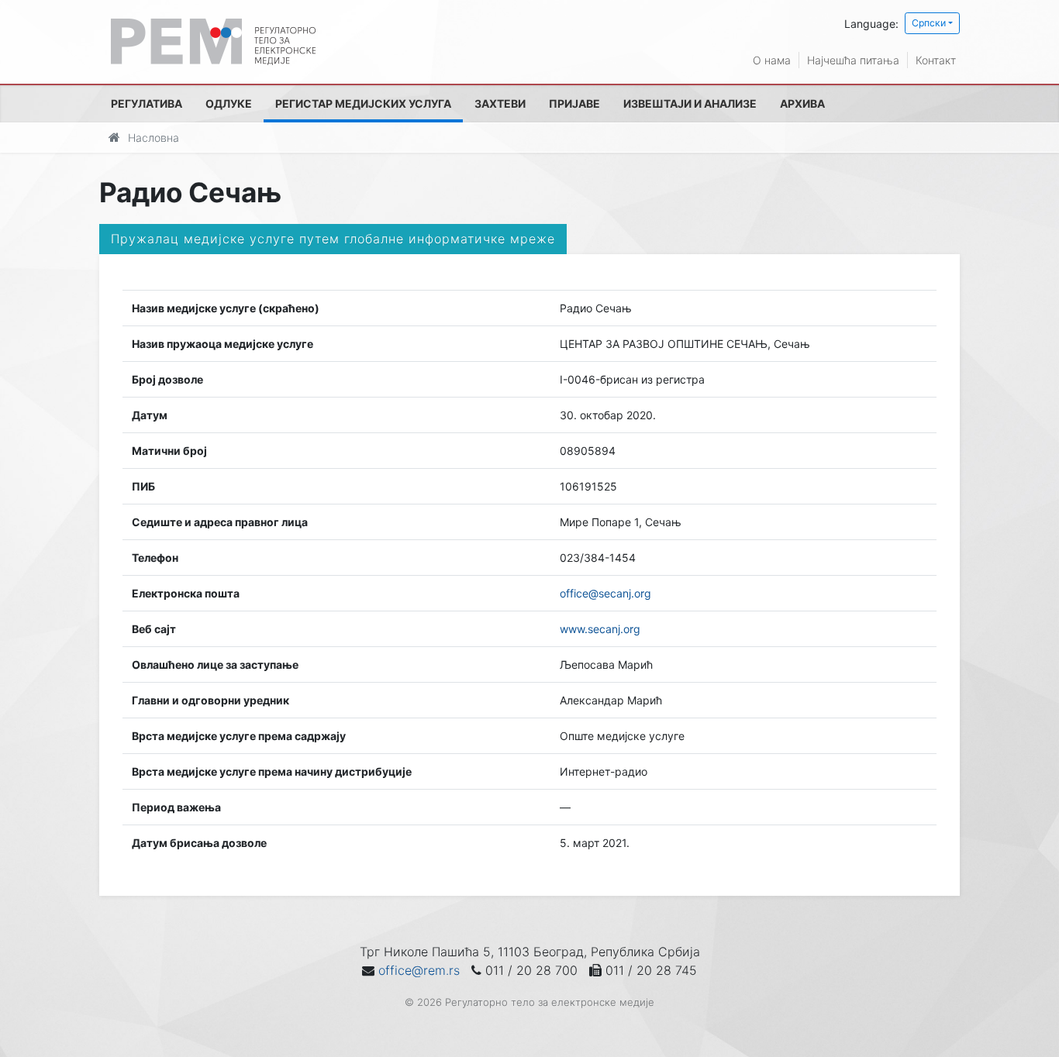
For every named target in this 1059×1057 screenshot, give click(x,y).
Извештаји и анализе (690, 103)
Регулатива (146, 103)
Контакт (936, 60)
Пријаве (574, 103)
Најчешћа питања (853, 60)
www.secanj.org (600, 628)
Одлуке (228, 103)
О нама (772, 60)
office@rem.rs (419, 970)
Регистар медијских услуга (363, 103)
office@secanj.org (605, 593)
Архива (802, 103)
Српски (929, 23)
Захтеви (500, 103)
